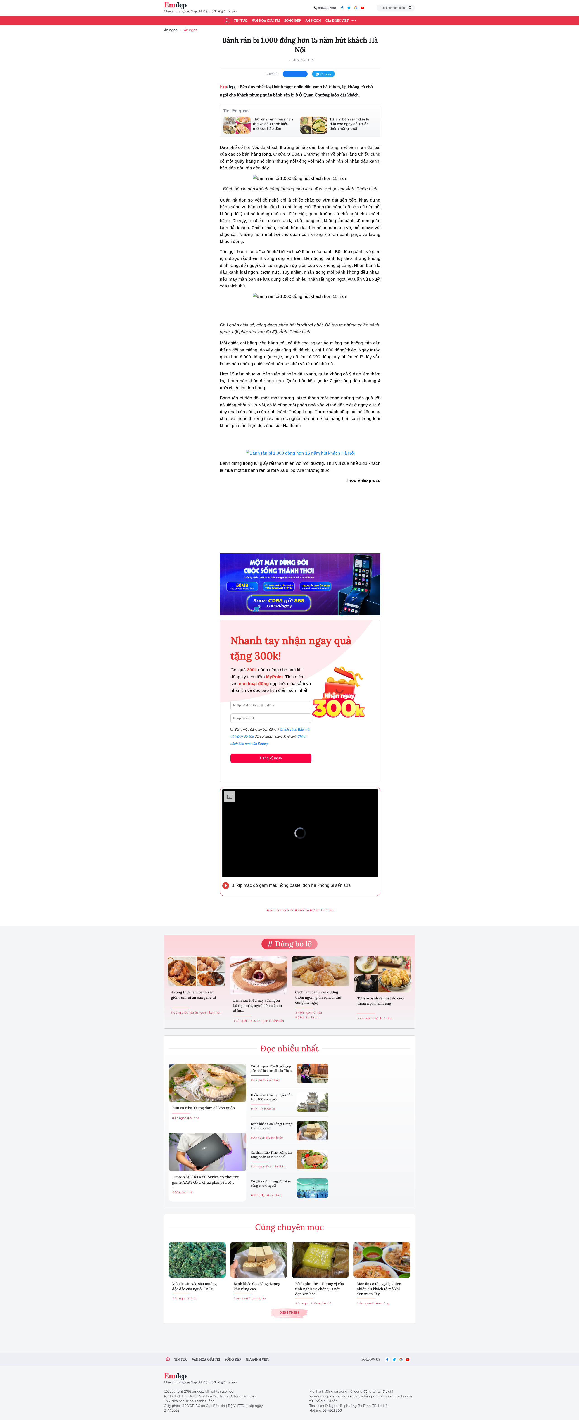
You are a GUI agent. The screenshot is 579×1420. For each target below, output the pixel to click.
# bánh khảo (274, 1137)
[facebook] (342, 8)
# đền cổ (270, 1109)
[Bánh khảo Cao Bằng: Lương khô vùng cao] (312, 1130)
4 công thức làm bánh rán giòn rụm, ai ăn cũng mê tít (193, 994)
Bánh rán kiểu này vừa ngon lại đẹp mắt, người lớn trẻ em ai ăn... (257, 1005)
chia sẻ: (272, 74)
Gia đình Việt (337, 21)
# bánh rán (214, 1012)
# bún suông (380, 1303)
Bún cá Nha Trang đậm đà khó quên (203, 1107)
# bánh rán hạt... (383, 1018)
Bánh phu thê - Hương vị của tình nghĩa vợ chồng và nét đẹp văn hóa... (319, 1288)
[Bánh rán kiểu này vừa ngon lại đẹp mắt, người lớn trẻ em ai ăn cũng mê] (258, 975)
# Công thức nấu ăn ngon (188, 1012)
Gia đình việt (257, 1359)
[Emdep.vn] (176, 5)
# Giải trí (256, 1080)
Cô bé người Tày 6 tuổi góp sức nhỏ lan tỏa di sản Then (271, 1068)
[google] (355, 8)
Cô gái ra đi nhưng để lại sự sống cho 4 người (271, 1183)
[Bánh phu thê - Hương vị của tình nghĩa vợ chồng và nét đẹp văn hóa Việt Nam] (320, 1260)
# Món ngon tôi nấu (308, 1012)
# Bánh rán (276, 1020)
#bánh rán (302, 910)
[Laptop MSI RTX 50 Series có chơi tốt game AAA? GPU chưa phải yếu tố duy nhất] (207, 1152)
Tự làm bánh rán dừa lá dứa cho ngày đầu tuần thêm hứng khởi (349, 124)
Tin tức (240, 21)
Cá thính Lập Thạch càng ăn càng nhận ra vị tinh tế (271, 1154)
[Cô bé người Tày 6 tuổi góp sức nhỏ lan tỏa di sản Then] (312, 1073)
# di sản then (271, 1080)
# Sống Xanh (180, 1192)
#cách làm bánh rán (280, 910)
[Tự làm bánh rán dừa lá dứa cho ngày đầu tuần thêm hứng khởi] (313, 125)
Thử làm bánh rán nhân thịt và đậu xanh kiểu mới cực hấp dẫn (273, 124)
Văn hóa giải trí (266, 21)
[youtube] (362, 8)
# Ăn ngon (364, 1018)
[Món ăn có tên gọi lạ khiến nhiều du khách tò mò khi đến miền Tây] (381, 1260)
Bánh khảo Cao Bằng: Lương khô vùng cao (271, 1126)
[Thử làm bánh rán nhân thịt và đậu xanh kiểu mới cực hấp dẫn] (237, 125)
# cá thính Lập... (276, 1166)
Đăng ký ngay (271, 758)
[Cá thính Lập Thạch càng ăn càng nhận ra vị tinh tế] (312, 1159)
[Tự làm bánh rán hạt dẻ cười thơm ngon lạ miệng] (383, 974)
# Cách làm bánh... (307, 1017)
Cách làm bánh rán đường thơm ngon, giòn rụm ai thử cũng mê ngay (318, 997)
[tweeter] (349, 8)
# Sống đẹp (258, 1195)
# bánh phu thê (320, 1303)
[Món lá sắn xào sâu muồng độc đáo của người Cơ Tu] (197, 1260)
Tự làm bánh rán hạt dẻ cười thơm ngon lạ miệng (380, 1000)
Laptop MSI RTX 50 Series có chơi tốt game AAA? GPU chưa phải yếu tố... (205, 1179)
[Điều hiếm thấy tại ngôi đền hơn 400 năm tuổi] (312, 1102)
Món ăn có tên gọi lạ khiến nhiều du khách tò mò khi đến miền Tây (379, 1288)
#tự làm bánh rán (321, 910)
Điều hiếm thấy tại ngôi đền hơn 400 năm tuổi (271, 1097)
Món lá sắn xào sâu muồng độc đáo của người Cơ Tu (194, 1286)
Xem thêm (289, 1312)
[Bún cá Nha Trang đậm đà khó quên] (207, 1083)
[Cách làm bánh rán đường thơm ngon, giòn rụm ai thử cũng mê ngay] (320, 971)
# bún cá (193, 1118)
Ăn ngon (313, 21)
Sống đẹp (292, 21)
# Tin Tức (257, 1109)
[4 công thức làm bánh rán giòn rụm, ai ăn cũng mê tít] (196, 971)
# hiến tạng (274, 1195)
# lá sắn (192, 1298)
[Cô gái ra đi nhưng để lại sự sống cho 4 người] (312, 1188)
